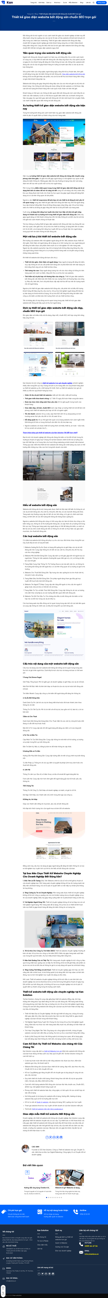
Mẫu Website (73, 2)
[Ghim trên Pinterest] (57, 1137)
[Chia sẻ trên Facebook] (47, 1137)
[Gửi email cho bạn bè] (54, 1137)
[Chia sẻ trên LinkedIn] (61, 1137)
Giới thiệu (41, 2)
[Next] (81, 1185)
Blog (81, 2)
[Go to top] (103, 1289)
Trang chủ (33, 2)
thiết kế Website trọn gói (53, 1051)
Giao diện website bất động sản (73, 74)
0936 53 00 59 (85, 1214)
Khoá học (57, 2)
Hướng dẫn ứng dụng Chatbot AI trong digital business (36, 1188)
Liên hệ (88, 2)
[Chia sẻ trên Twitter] (50, 1137)
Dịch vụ (48, 2)
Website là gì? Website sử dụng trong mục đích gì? (67, 1188)
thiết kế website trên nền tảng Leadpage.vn (47, 1109)
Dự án (65, 2)
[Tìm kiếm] (93, 2)
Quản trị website (42, 1102)
